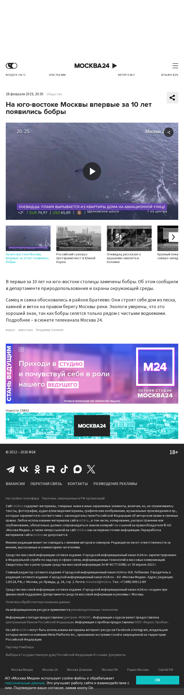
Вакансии (15, 483)
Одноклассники (37, 469)
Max (77, 469)
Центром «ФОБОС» (77, 617)
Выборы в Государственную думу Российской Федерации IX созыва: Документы (66, 655)
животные (25, 330)
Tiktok (64, 469)
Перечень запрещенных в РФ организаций (73, 498)
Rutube (51, 469)
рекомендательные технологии (94, 609)
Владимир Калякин (49, 330)
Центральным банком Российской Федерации (40, 622)
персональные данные (25, 683)
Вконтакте (24, 469)
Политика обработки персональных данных (38, 602)
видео (10, 330)
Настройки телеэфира (22, 498)
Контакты (78, 483)
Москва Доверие (79, 669)
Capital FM (165, 669)
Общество (54, 94)
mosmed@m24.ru (98, 582)
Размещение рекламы (115, 483)
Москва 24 (92, 66)
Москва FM (110, 669)
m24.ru (18, 506)
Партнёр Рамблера (20, 647)
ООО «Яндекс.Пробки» (151, 622)
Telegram (10, 469)
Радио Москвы (138, 669)
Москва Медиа (22, 669)
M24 (32, 452)
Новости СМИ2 (17, 410)
